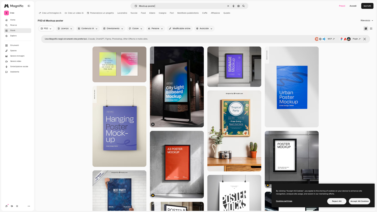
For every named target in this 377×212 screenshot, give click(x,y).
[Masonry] (365, 28)
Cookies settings (284, 201)
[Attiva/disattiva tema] (17, 206)
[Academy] (11, 206)
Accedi (353, 6)
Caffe (204, 13)
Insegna (162, 13)
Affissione (215, 13)
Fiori (172, 13)
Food (143, 13)
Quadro (226, 13)
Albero (152, 13)
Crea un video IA (75, 13)
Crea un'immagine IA (51, 13)
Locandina (122, 13)
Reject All (337, 201)
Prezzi (342, 6)
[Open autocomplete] (135, 6)
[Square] (371, 28)
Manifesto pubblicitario (188, 13)
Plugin (355, 39)
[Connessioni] (6, 206)
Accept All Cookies (359, 201)
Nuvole (134, 13)
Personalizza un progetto (102, 13)
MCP (330, 39)
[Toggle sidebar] (29, 6)
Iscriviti (367, 6)
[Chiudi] (364, 39)
